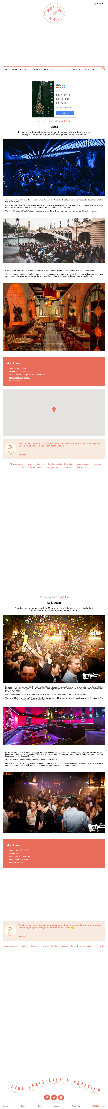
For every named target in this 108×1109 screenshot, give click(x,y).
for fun (24, 467)
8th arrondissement (11, 946)
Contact (5, 1106)
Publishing (76, 1106)
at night (30, 464)
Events (37, 69)
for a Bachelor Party (55, 464)
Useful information (71, 69)
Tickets (55, 69)
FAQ (39, 1106)
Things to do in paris (20, 69)
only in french (21, 371)
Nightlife (65, 121)
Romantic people (67, 467)
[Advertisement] (54, 45)
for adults (69, 464)
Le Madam (54, 603)
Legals (56, 1106)
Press (23, 1106)
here (17, 853)
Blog (46, 69)
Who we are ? (90, 69)
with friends (81, 467)
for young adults (52, 467)
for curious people (83, 464)
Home (5, 69)
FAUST (54, 127)
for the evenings (36, 467)
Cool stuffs (41, 464)
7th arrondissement (17, 464)
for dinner (97, 464)
